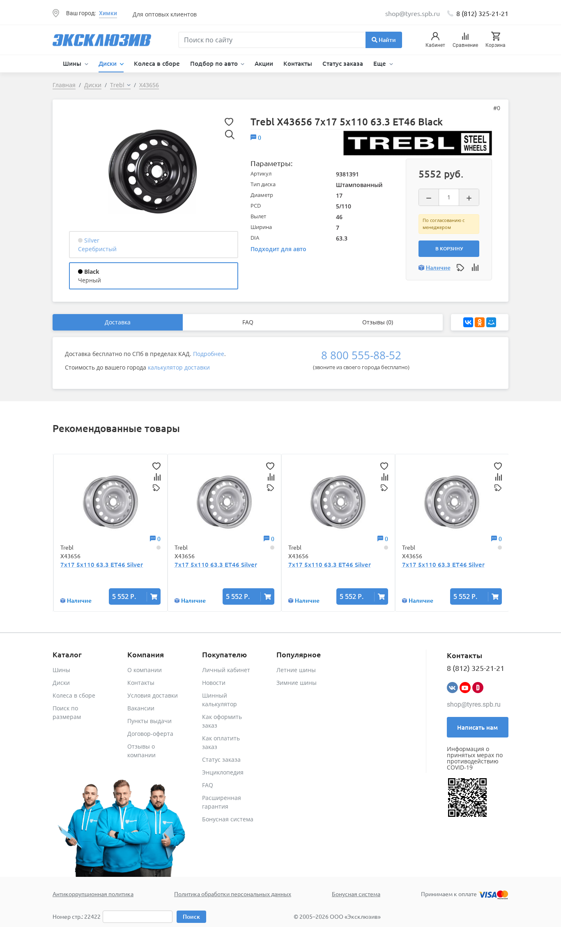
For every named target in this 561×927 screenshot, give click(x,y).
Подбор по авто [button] (214, 63)
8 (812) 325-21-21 (482, 13)
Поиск (191, 916)
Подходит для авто (278, 249)
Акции (264, 63)
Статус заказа (342, 63)
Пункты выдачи (149, 721)
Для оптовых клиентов (165, 14)
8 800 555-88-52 (361, 355)
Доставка (118, 322)
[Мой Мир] (491, 322)
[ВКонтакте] (468, 322)
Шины (61, 670)
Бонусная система (227, 819)
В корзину (449, 248)
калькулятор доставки (179, 367)
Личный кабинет (226, 670)
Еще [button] (380, 63)
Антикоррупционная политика (93, 893)
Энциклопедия (223, 772)
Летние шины (296, 670)
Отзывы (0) (377, 322)
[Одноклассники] (480, 322)
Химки (108, 13)
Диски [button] (108, 63)
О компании (144, 670)
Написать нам (477, 727)
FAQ (247, 322)
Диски (61, 683)
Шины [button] (73, 63)
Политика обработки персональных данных (232, 893)
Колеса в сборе (157, 63)
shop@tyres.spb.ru (474, 704)
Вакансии (140, 708)
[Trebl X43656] (152, 171)
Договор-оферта (150, 733)
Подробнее (208, 354)
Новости (213, 683)
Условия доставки (152, 695)
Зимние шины (296, 683)
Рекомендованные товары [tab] (116, 428)
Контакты (297, 63)
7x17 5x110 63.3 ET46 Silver (101, 564)
